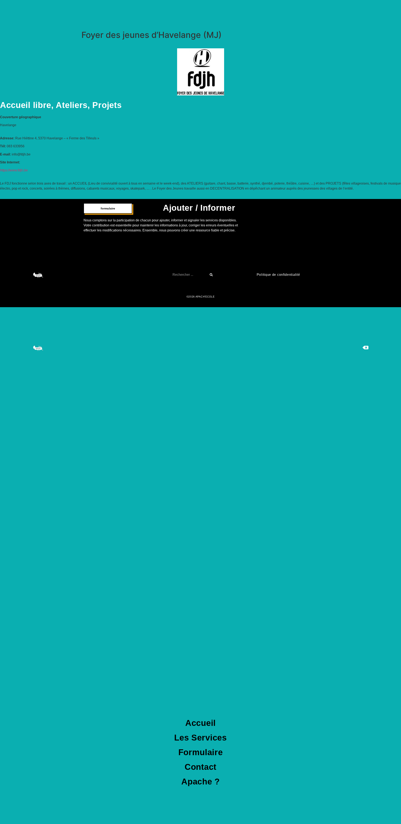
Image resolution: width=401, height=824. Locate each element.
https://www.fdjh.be (14, 170)
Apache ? (200, 781)
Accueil (200, 723)
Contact (200, 766)
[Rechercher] (211, 274)
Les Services (200, 737)
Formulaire (200, 752)
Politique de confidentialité (278, 274)
